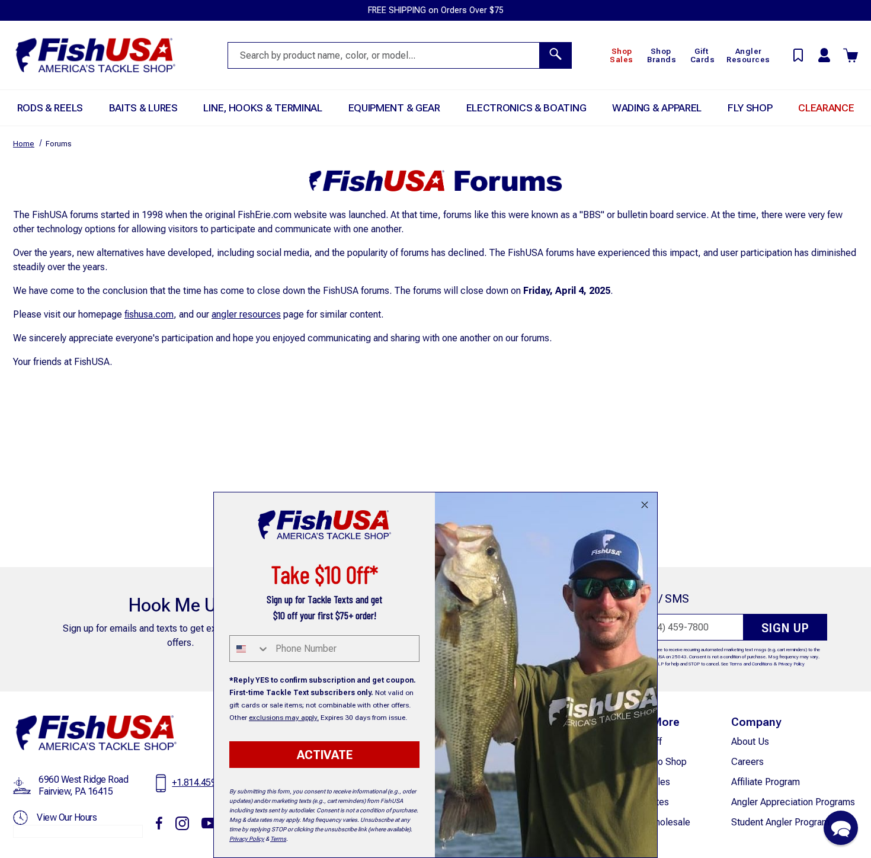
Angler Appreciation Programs (793, 802)
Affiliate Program (765, 781)
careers (747, 761)
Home (23, 143)
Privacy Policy (791, 664)
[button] (841, 828)
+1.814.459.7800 (205, 782)
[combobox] (250, 648)
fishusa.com (149, 314)
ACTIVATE (325, 755)
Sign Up (785, 628)
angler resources (246, 314)
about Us (750, 741)
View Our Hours (67, 817)
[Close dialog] (645, 505)
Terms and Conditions (751, 664)
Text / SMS (661, 599)
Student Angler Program (780, 822)
